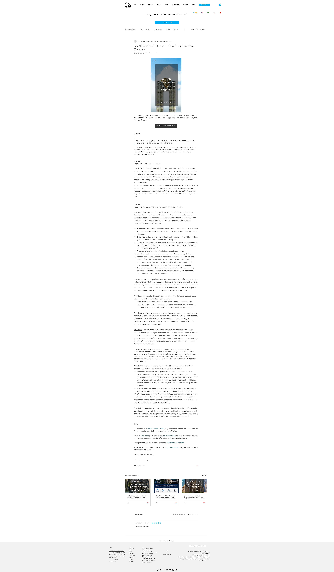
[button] (311, 6)
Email (298, 51)
